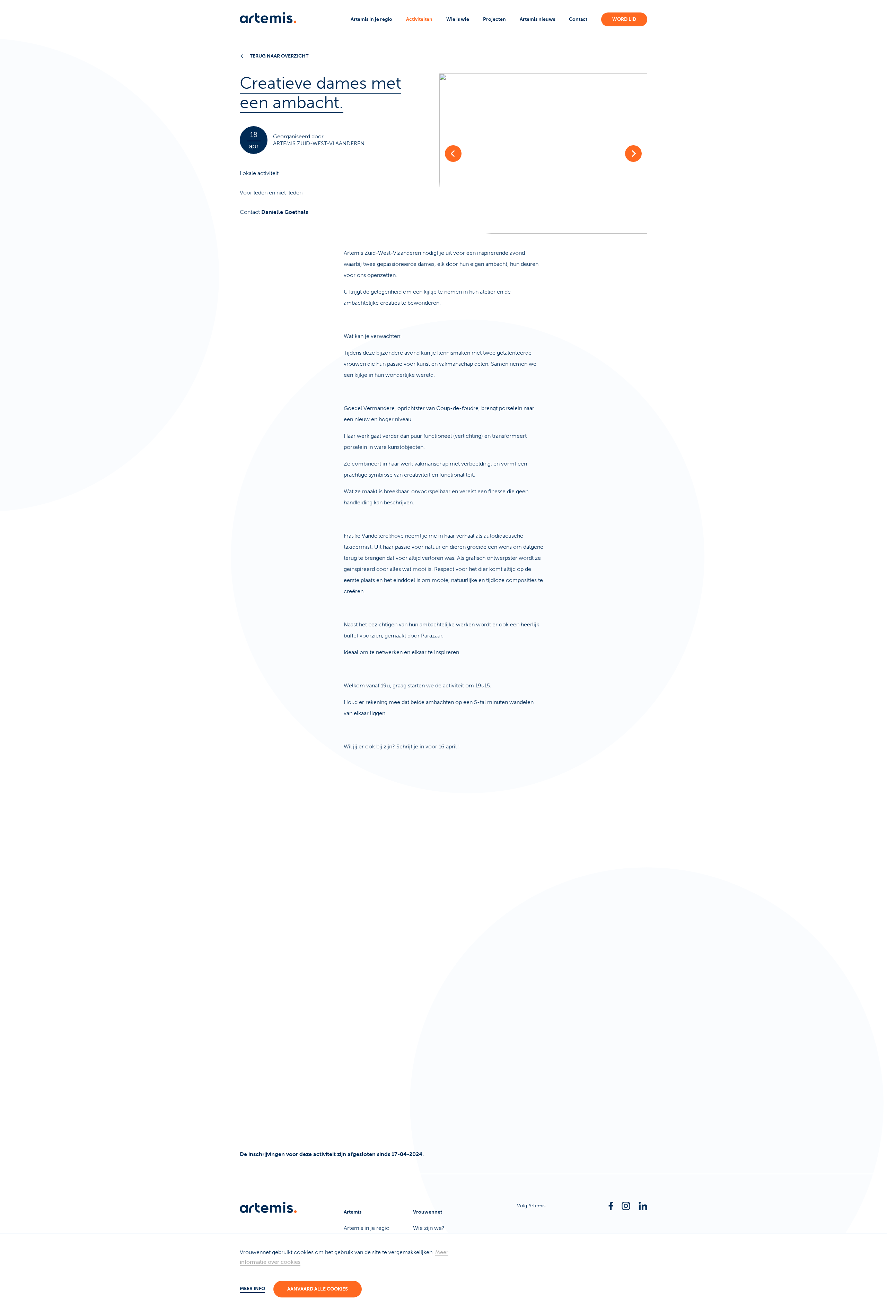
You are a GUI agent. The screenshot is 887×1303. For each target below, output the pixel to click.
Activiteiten (419, 19)
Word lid (624, 19)
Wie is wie (457, 19)
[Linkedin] (643, 1206)
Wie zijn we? (429, 1228)
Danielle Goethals (284, 212)
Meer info (252, 1289)
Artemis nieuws (537, 19)
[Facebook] (610, 1206)
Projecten (494, 19)
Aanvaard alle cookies (317, 1289)
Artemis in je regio (371, 19)
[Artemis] (268, 17)
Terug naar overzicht (279, 56)
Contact (578, 19)
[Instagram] (626, 1206)
